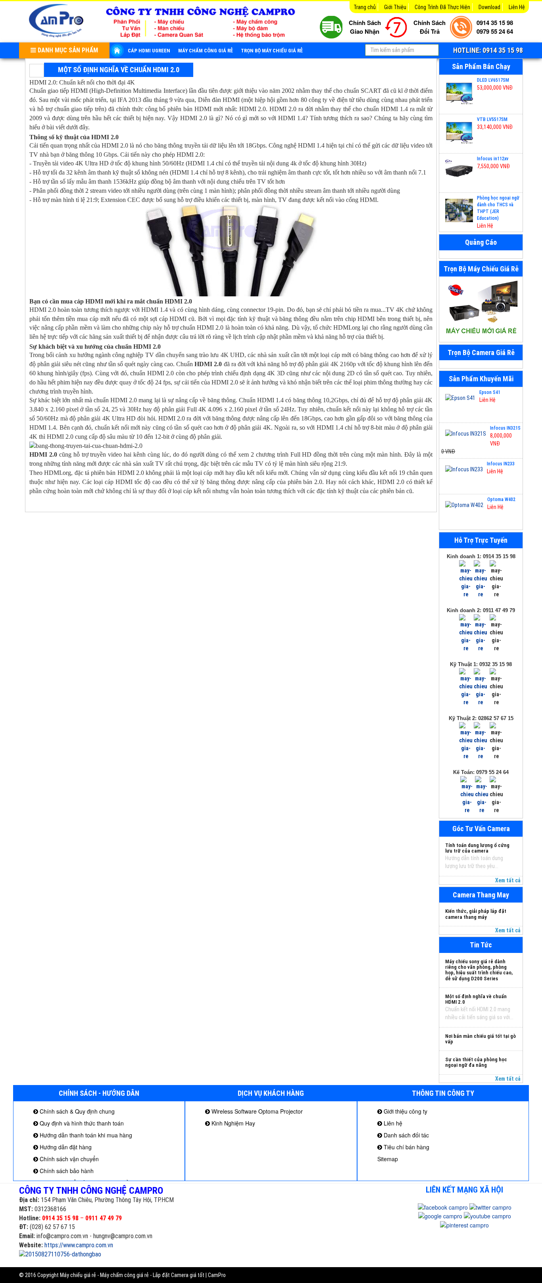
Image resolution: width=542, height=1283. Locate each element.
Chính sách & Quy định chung (76, 1111)
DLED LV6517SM (493, 80)
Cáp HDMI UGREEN (149, 51)
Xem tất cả (508, 880)
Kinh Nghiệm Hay (232, 1123)
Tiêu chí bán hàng (405, 1147)
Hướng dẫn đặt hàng (65, 1147)
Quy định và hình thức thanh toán (81, 1123)
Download (489, 7)
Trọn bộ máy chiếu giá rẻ (272, 51)
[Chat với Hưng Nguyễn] (466, 579)
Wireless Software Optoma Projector (256, 1111)
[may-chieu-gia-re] (481, 309)
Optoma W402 (501, 499)
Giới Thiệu (395, 7)
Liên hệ (392, 1123)
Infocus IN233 (501, 464)
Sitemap (387, 1159)
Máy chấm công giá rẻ (205, 51)
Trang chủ (365, 7)
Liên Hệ (517, 7)
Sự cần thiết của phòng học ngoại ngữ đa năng (476, 1062)
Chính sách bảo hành (66, 1171)
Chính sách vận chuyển (68, 1159)
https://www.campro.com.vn (78, 1245)
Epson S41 (489, 392)
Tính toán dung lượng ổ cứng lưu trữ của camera (477, 848)
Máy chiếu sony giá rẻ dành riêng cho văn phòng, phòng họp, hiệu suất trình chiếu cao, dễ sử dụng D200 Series (479, 969)
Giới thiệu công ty (404, 1111)
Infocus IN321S (505, 428)
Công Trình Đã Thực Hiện (442, 7)
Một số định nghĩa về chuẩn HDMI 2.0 (476, 999)
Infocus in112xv (492, 158)
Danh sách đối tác (405, 1135)
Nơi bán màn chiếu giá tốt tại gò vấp (480, 1039)
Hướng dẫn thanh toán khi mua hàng (85, 1135)
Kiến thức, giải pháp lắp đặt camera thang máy (475, 914)
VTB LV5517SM (492, 119)
